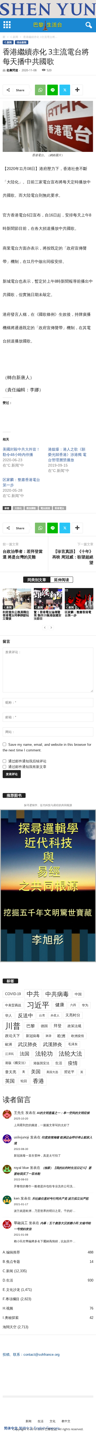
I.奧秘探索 (11, 1318)
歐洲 (8, 1044)
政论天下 (12, 1036)
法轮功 (44, 1053)
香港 (38, 1081)
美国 (36, 1071)
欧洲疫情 (77, 1036)
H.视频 (8, 1308)
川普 (13, 1026)
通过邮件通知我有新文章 (27, 767)
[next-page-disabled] (51, 627)
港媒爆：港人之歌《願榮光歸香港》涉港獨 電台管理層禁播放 (67, 454)
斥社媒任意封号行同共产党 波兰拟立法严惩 (60, 1198)
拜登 (58, 1025)
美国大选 (52, 1072)
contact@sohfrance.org (41, 1355)
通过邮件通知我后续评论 (27, 761)
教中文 (66, 1421)
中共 (33, 994)
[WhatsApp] (40, 90)
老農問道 (12, 70)
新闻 (28, 1421)
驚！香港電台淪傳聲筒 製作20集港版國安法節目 (47, 615)
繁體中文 (26, 1428)
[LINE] (52, 90)
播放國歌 (31, 508)
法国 (24, 1053)
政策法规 (74, 1026)
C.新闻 (14, 37)
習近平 (69, 1072)
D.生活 (8, 1280)
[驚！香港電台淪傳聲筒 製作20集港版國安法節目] (48, 598)
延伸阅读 (61, 579)
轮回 (24, 1081)
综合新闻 (21, 42)
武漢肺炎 (52, 1044)
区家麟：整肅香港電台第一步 (78, 613)
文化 (52, 1421)
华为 (85, 1005)
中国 (78, 994)
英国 (10, 1081)
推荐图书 (14, 795)
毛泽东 (73, 1044)
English (39, 1428)
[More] (77, 90)
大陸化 (18, 508)
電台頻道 (45, 508)
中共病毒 (57, 994)
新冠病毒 (33, 1036)
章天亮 (10, 1072)
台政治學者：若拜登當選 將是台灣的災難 (23, 554)
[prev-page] (44, 627)
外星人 (55, 1015)
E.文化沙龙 (11, 1290)
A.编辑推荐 (11, 1252)
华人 (8, 1016)
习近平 (38, 1005)
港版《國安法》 (16, 1063)
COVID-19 (13, 994)
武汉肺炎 (27, 1044)
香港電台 (59, 508)
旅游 (48, 1035)
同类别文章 (36, 579)
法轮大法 (70, 1053)
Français (53, 1428)
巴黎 (30, 1026)
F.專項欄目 (11, 1299)
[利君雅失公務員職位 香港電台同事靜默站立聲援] (17, 598)
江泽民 (9, 1053)
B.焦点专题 (11, 1262)
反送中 (25, 1015)
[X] (64, 90)
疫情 (73, 1063)
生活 (58, 1063)
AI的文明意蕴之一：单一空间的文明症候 (63, 1112)
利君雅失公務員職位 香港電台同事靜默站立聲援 (16, 615)
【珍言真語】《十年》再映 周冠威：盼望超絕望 (72, 557)
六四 (73, 1005)
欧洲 (61, 1036)
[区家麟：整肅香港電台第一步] (79, 598)
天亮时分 (72, 1015)
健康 (59, 1004)
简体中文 (11, 1428)
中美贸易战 (13, 1005)
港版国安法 (41, 1063)
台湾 (42, 1015)
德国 (44, 1026)
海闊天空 (10, 1327)
